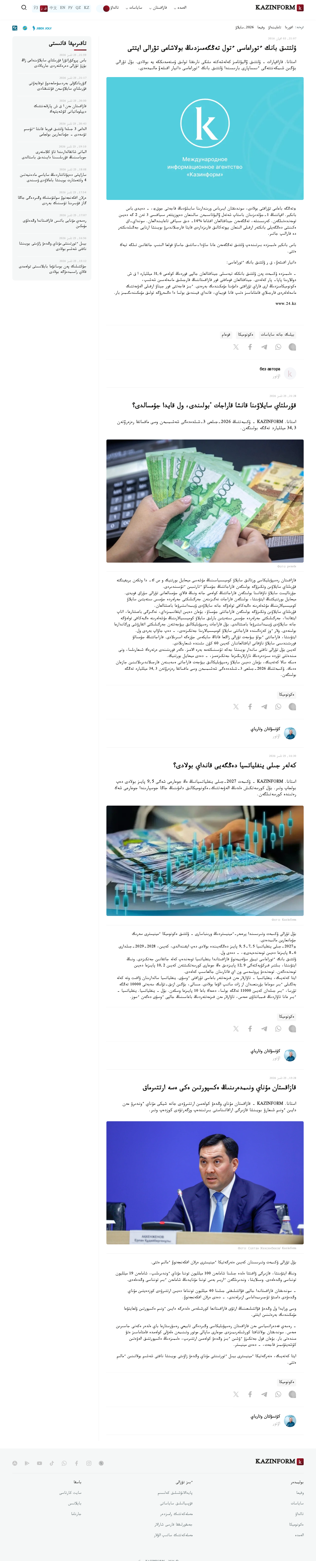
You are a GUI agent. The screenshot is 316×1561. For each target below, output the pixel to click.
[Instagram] (292, 348)
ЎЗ (36, 8)
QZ (78, 8)
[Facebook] (250, 348)
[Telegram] (264, 348)
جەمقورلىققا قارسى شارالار (174, 1525)
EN (62, 8)
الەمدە (299, 1536)
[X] (236, 348)
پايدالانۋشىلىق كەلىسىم (175, 1493)
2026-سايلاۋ (245, 28)
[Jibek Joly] (41, 28)
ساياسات (297, 1504)
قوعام (226, 335)
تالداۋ (114, 8)
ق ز (44, 8)
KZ (86, 8)
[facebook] (76, 1463)
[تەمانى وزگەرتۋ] (103, 9)
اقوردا (289, 28)
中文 (53, 8)
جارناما (76, 1514)
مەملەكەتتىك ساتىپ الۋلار (173, 1536)
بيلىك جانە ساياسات (277, 335)
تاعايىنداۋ (274, 28)
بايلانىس (74, 1504)
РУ (70, 8)
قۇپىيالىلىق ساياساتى (176, 1504)
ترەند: (299, 28)
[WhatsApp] (278, 348)
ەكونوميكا (245, 335)
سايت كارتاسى (70, 1493)
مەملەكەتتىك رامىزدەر (176, 1514)
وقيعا (261, 28)
